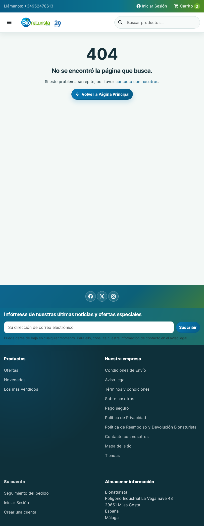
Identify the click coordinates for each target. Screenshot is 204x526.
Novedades (14, 379)
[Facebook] (90, 296)
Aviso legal (115, 379)
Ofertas (11, 370)
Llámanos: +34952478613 (28, 5)
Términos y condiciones (127, 389)
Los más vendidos (21, 389)
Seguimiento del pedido (26, 493)
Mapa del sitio (118, 445)
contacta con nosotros (136, 81)
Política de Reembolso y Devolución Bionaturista (151, 427)
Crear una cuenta (20, 512)
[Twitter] (102, 296)
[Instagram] (113, 296)
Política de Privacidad (125, 417)
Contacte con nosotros (127, 436)
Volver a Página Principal (102, 94)
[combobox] (157, 22)
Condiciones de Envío (125, 370)
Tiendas (112, 455)
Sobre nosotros (119, 398)
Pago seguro (117, 408)
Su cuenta (14, 481)
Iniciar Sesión (16, 502)
